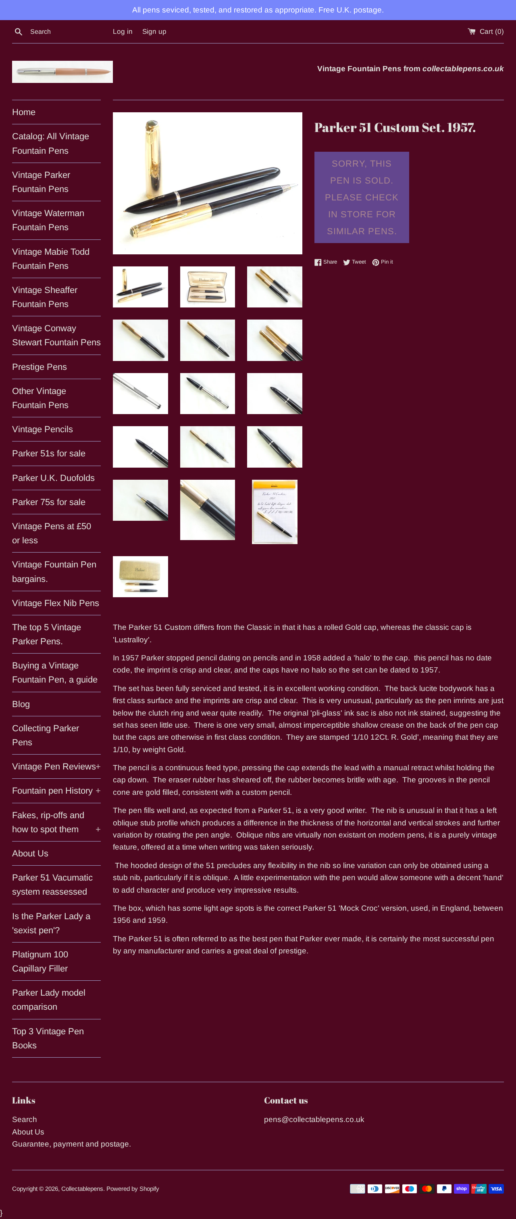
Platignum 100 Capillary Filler (40, 961)
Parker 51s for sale (48, 453)
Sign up (154, 31)
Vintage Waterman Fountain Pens (48, 220)
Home (23, 112)
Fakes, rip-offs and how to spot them (56, 822)
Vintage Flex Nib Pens (55, 603)
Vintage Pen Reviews (56, 766)
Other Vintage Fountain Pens (40, 398)
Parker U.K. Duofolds (53, 478)
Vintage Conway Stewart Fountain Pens (56, 335)
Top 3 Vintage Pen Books (48, 1038)
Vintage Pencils (42, 429)
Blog (21, 704)
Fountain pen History (56, 791)
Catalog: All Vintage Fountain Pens (50, 143)
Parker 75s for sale (48, 502)
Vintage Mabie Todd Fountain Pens (50, 259)
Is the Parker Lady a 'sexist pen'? (51, 923)
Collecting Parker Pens (45, 735)
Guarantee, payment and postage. (71, 1144)
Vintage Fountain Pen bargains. (54, 571)
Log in (123, 31)
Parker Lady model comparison (48, 1000)
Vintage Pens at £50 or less (51, 533)
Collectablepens (82, 1188)
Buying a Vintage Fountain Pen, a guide (55, 672)
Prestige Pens (39, 367)
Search (24, 1119)
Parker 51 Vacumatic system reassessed (52, 884)
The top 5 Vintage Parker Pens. (46, 634)
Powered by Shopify (132, 1188)
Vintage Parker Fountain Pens (41, 182)
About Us (30, 853)
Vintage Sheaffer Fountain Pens (44, 297)
